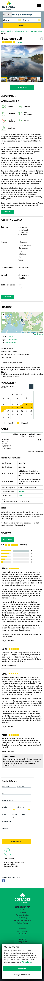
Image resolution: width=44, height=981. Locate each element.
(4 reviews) (19, 42)
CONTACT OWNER (22, 87)
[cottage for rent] (8, 9)
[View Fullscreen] (3, 322)
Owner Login (22, 934)
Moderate (21, 491)
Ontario (10, 336)
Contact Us (22, 912)
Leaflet (24, 332)
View (20, 495)
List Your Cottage (22, 931)
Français (25, 923)
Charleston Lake (10, 342)
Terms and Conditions (22, 915)
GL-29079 (4, 33)
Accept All (22, 969)
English (19, 923)
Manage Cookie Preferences (22, 920)
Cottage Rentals (22, 942)
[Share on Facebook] (3, 881)
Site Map (22, 910)
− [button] (3, 317)
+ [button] (3, 314)
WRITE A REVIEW (7, 539)
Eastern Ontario (12, 339)
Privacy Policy (22, 918)
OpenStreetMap (32, 332)
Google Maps (38, 334)
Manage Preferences (22, 975)
